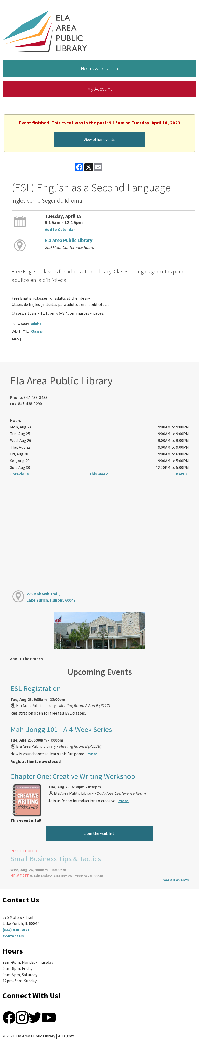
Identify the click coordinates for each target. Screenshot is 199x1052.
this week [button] (99, 473)
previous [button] (20, 473)
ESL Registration (35, 688)
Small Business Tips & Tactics (55, 858)
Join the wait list (99, 833)
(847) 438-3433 (16, 929)
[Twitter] (35, 1017)
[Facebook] (9, 1017)
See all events (175, 879)
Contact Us (13, 935)
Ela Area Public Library (69, 240)
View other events (99, 139)
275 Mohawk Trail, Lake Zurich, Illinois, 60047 (50, 597)
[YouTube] (48, 1017)
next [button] (181, 473)
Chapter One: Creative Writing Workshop (72, 776)
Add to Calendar (60, 229)
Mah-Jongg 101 (61, 729)
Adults (36, 324)
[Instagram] (22, 1017)
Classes (37, 331)
